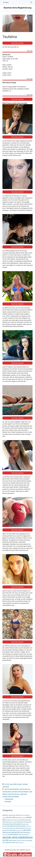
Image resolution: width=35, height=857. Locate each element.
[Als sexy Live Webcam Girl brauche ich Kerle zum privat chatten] (17, 133)
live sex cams (5, 830)
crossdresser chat (10, 819)
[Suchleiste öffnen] (31, 2)
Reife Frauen (17, 784)
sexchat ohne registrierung (17, 837)
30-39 (7, 784)
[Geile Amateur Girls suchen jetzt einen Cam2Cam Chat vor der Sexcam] (17, 752)
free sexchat (5, 824)
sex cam (8, 832)
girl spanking (22, 826)
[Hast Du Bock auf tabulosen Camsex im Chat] (17, 693)
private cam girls (19, 830)
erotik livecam (17, 819)
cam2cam (5, 815)
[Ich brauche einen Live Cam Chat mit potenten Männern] (17, 300)
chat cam (23, 817)
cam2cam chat (11, 815)
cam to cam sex (25, 789)
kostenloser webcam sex (10, 828)
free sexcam (20, 821)
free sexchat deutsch (16, 824)
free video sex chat (13, 826)
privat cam (12, 830)
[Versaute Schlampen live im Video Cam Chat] (17, 243)
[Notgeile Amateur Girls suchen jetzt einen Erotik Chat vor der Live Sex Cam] (17, 583)
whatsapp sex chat (19, 842)
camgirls (28, 815)
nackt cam (23, 794)
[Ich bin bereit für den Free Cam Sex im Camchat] (17, 638)
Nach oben (30, 50)
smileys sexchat (13, 840)
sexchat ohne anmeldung (10, 796)
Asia (11, 784)
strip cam (19, 840)
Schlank (25, 784)
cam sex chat (10, 817)
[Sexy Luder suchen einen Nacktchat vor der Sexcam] (17, 188)
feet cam (22, 819)
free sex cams (27, 821)
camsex (4, 817)
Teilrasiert (5, 786)
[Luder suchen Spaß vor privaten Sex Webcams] (17, 414)
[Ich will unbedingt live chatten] (17, 526)
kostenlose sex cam (20, 828)
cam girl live (22, 815)
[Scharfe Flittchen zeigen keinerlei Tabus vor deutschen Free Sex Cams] (17, 469)
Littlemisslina (9, 799)
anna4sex (8, 801)
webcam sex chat (10, 842)
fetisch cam (28, 819)
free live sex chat (12, 821)
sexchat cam (15, 832)
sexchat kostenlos (13, 834)
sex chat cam (24, 832)
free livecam (5, 821)
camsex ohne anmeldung (20, 791)
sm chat (5, 840)
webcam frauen (24, 840)
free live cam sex (13, 794)
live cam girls (28, 828)
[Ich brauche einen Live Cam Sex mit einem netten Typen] (17, 359)
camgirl (18, 815)
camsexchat (18, 817)
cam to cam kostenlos (12, 789)
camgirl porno (6, 791)
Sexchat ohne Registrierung (17, 7)
